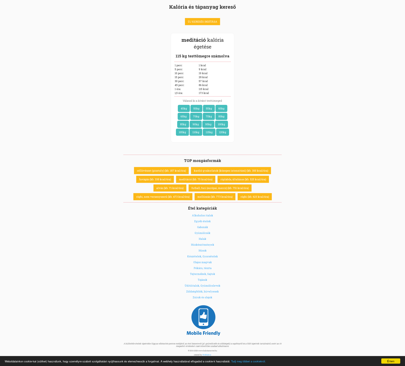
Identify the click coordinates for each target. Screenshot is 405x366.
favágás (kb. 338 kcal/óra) (155, 179)
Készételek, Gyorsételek (202, 256)
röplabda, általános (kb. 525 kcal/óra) (243, 179)
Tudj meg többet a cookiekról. (248, 361)
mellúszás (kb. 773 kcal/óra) (215, 196)
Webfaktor (206, 355)
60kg (221, 108)
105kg (182, 132)
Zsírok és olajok (202, 297)
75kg (209, 116)
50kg (196, 108)
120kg (222, 132)
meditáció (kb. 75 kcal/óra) (195, 179)
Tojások (202, 279)
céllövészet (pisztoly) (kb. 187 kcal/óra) (161, 170)
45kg (184, 108)
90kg (196, 124)
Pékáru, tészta (203, 268)
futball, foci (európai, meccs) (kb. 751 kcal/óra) (220, 188)
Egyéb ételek (202, 221)
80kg (221, 116)
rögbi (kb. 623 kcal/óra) (254, 196)
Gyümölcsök (202, 233)
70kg (196, 116)
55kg (209, 108)
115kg (209, 132)
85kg (183, 124)
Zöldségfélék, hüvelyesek (202, 291)
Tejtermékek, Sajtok (202, 274)
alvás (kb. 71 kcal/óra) (170, 188)
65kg (184, 116)
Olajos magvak (202, 262)
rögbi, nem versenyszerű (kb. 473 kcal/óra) (163, 196)
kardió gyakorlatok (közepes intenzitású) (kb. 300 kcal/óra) (231, 170)
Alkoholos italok (202, 215)
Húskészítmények (202, 244)
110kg (195, 132)
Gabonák (202, 227)
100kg (221, 124)
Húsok (203, 250)
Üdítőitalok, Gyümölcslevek (202, 285)
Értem (390, 361)
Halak (202, 238)
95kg (208, 124)
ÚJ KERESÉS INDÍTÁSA (202, 21)
